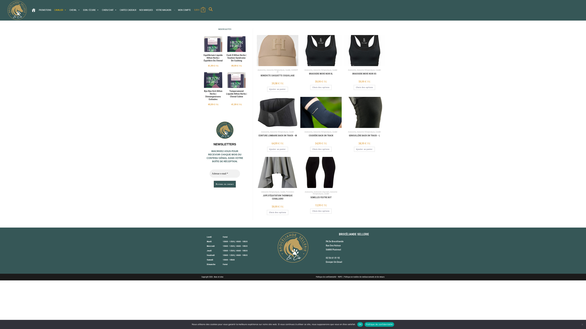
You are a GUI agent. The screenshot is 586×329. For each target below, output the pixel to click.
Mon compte (184, 10)
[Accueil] (33, 10)
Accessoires (262, 70)
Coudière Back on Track (321, 135)
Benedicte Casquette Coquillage (278, 75)
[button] (287, 38)
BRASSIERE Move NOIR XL (321, 74)
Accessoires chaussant (321, 192)
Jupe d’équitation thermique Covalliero (278, 197)
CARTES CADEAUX (128, 10)
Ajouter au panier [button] (277, 89)
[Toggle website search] (210, 10)
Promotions (45, 10)
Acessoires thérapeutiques (275, 70)
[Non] (582, 324)
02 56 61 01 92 (333, 257)
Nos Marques (146, 10)
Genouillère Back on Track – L (364, 135)
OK (360, 324)
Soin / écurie (89, 10)
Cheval (73, 10)
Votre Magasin (163, 10)
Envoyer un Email (334, 262)
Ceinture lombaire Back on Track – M (277, 135)
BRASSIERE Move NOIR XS (364, 74)
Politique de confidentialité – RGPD (329, 277)
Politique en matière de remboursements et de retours (364, 277)
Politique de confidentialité (379, 324)
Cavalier (58, 10)
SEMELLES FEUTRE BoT (321, 197)
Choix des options (320, 87)
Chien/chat (108, 10)
